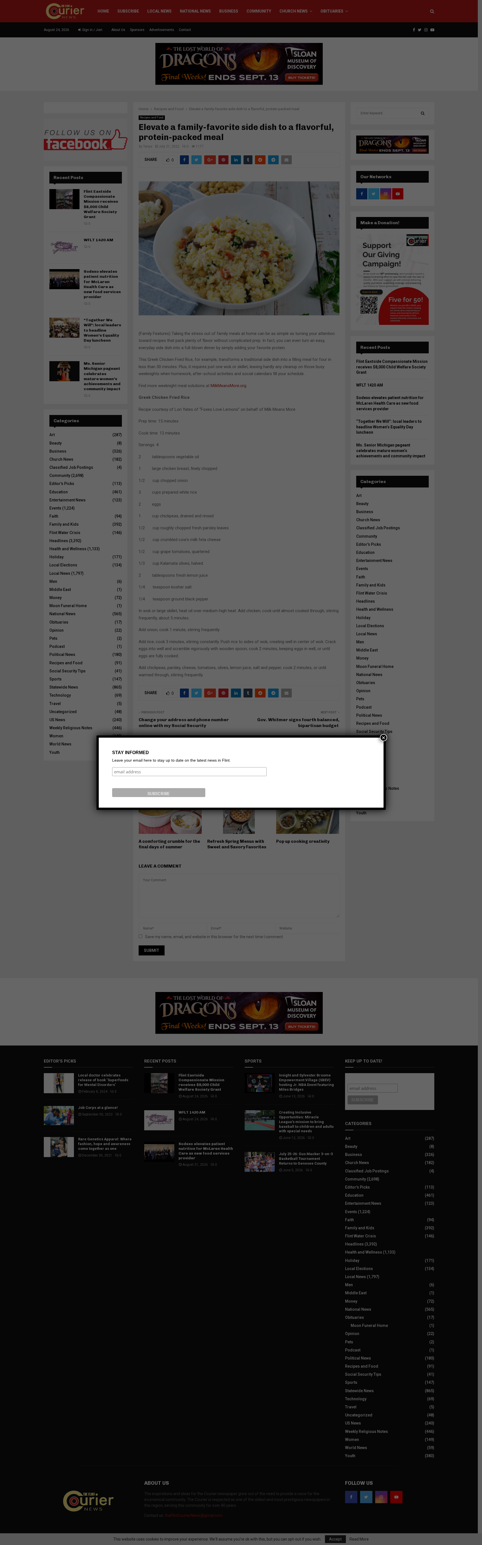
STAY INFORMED (130, 752)
